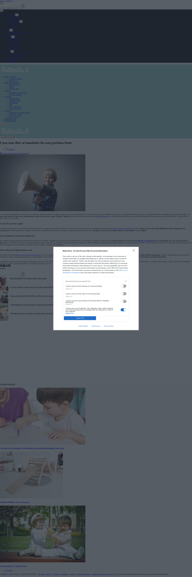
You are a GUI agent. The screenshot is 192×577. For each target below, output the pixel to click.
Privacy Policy (108, 326)
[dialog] (96, 288)
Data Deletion (83, 326)
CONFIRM (80, 318)
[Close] (134, 251)
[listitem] (96, 281)
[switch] (123, 286)
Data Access (96, 326)
